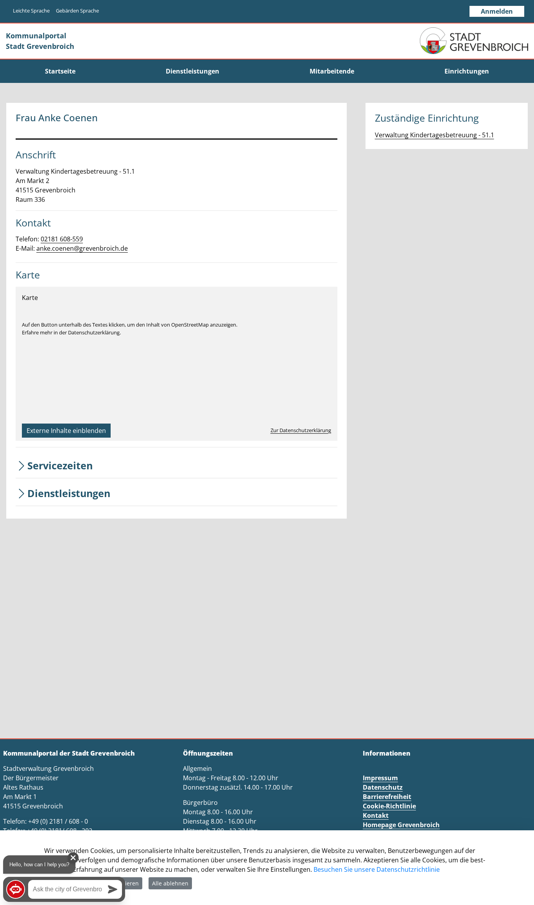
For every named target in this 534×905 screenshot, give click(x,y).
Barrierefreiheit (387, 796)
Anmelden (497, 11)
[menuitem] (60, 71)
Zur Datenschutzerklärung (301, 430)
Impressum (380, 778)
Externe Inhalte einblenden (66, 430)
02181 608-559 (62, 239)
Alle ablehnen (170, 883)
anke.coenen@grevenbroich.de (82, 248)
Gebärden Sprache (77, 10)
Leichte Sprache (31, 10)
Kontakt (376, 815)
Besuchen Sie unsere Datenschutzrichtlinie (377, 869)
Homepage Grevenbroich (401, 825)
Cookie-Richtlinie (389, 806)
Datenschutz (383, 787)
